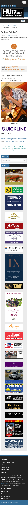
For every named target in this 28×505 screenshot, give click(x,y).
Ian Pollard (18, 143)
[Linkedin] (8, 6)
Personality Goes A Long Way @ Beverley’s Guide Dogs (14, 149)
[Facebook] (15, 6)
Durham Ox (13, 143)
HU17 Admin (7, 35)
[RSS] (4, 6)
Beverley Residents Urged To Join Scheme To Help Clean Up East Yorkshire (12, 476)
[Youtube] (6, 6)
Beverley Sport (4, 494)
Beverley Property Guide (7, 138)
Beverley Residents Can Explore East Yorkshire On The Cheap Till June (12, 480)
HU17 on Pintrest (5, 469)
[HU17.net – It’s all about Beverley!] (12, 13)
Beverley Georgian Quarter (20, 138)
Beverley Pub (6, 143)
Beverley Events (5, 498)
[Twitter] (13, 6)
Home (4, 26)
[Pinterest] (10, 6)
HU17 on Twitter (5, 467)
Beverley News (4, 491)
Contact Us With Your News (7, 462)
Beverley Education (5, 496)
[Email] (2, 6)
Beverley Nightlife (12, 26)
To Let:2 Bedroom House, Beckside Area (14, 147)
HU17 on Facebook (5, 465)
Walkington (14, 140)
